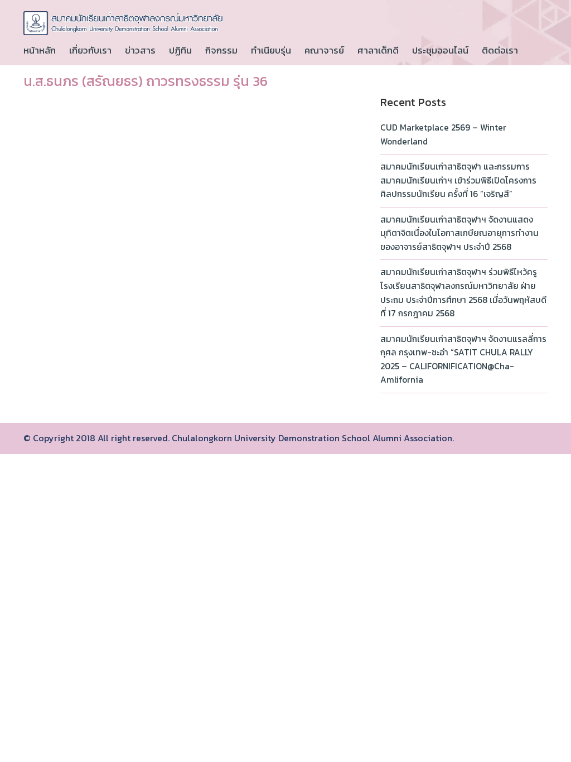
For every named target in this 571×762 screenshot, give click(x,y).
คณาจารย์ (324, 50)
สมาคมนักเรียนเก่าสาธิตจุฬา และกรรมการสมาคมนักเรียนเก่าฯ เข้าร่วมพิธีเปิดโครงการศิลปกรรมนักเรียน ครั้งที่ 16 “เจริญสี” (458, 180)
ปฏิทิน (180, 50)
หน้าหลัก (39, 50)
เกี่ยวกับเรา (90, 50)
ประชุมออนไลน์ (440, 50)
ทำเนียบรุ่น (271, 50)
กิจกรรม (221, 50)
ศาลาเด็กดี (378, 50)
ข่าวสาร (140, 50)
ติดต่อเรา (500, 50)
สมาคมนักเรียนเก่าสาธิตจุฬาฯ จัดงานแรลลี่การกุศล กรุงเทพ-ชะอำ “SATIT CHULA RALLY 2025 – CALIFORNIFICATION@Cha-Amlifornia (463, 359)
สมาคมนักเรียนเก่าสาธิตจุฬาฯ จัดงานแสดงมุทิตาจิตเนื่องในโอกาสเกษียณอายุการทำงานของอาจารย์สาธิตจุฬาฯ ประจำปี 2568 (459, 233)
